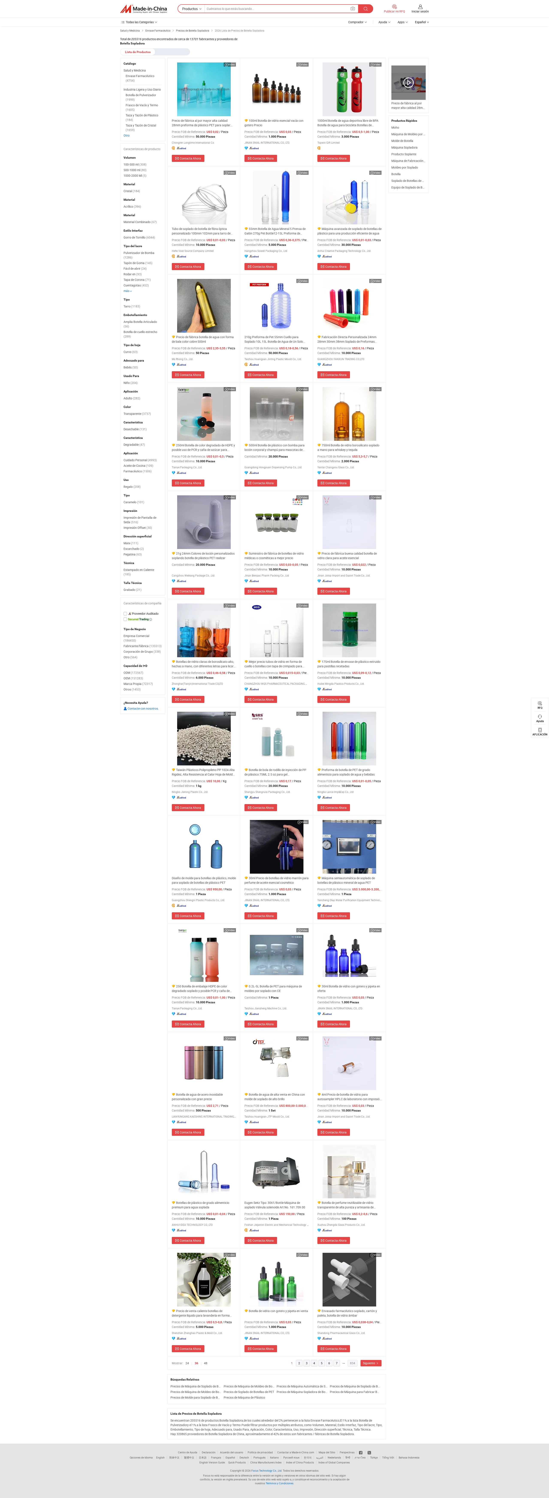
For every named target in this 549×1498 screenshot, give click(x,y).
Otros (132, 689)
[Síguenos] (361, 1452)
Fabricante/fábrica (143, 646)
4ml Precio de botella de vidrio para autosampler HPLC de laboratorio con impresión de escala (349, 1096)
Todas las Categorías (140, 22)
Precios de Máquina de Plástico (244, 1397)
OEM (133, 678)
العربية (319, 1457)
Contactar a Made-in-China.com (295, 1452)
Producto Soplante (403, 154)
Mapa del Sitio (327, 1452)
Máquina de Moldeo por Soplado (412, 134)
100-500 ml (135, 164)
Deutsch (244, 1457)
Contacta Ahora (190, 158)
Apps (401, 22)
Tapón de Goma (138, 263)
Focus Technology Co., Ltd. (266, 1470)
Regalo (132, 487)
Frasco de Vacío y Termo (142, 107)
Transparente (137, 414)
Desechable (135, 429)
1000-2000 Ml (135, 175)
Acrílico (132, 206)
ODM (133, 673)
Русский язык (291, 1457)
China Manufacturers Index (266, 1462)
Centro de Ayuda (187, 1452)
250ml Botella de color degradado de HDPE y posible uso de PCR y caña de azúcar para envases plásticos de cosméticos (203, 447)
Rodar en (133, 274)
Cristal (132, 191)
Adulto (132, 398)
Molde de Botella (402, 141)
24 (187, 1363)
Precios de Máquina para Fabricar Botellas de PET (355, 1392)
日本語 (203, 1457)
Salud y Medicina (135, 70)
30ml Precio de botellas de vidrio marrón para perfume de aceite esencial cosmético (276, 880)
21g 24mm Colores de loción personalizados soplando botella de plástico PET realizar (203, 555)
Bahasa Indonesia (409, 1457)
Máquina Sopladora (404, 147)
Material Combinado (140, 222)
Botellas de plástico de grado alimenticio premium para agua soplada (200, 1205)
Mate (131, 543)
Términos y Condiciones (279, 1483)
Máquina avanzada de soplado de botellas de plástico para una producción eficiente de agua (349, 231)
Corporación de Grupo (142, 651)
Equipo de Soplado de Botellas (411, 187)
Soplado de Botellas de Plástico (412, 181)
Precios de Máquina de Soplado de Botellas (196, 1386)
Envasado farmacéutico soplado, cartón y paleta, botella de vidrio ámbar (347, 1313)
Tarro (132, 306)
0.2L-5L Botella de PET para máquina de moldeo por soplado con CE (273, 988)
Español (230, 1457)
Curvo (131, 352)
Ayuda (383, 22)
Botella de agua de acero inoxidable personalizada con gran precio (197, 1096)
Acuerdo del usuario (231, 1452)
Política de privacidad (260, 1452)
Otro (127, 135)
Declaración (209, 1452)
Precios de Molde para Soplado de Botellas (196, 1397)
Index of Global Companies (334, 1462)
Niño (131, 383)
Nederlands (334, 1457)
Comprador (355, 22)
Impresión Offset (138, 528)
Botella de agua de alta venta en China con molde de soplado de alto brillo (274, 1096)
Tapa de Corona (137, 280)
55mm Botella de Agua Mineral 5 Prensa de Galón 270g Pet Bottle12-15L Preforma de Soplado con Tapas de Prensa (275, 231)
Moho (395, 127)
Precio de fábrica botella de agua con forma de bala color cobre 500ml (203, 339)
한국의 (308, 1457)
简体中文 (174, 1457)
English (160, 1457)
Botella (396, 174)
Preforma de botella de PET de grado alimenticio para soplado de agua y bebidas (346, 772)
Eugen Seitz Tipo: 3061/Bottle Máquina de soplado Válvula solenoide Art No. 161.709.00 (274, 1205)
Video (231, 64)
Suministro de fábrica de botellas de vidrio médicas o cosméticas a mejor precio (274, 555)
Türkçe (374, 1457)
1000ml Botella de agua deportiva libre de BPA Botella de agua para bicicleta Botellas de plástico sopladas (347, 123)
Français (216, 1457)
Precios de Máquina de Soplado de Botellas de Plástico (355, 1386)
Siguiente (369, 1363)
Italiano (274, 1457)
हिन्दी (347, 1457)
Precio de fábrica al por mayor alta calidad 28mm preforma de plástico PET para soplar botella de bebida (201, 123)
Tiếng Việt (388, 1457)
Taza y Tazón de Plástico (142, 117)
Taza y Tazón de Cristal (141, 127)
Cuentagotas (136, 285)
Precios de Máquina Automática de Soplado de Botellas (302, 1386)
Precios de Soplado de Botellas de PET (249, 1392)
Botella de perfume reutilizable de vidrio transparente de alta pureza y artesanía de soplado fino (345, 1205)
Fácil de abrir (135, 268)
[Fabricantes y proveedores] (143, 8)
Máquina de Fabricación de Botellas (415, 161)
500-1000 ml (135, 170)
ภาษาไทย (360, 1457)
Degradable (134, 445)
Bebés (131, 367)
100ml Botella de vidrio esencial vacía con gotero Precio (273, 123)
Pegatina (133, 554)
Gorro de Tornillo (139, 237)
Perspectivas (347, 1452)
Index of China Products (300, 1462)
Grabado (133, 590)
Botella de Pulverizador (141, 97)
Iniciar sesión (420, 11)
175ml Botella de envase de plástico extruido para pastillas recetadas (348, 664)
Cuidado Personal (140, 460)
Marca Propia (138, 684)
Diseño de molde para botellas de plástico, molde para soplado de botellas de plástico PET (204, 880)
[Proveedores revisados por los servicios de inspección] (143, 613)
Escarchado (134, 549)
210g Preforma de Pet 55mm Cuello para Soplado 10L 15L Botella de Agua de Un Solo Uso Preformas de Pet (273, 339)
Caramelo (134, 502)
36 (196, 1363)
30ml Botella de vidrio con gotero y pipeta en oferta (348, 988)
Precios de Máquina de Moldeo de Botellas (249, 1386)
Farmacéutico (138, 471)
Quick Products (237, 1462)
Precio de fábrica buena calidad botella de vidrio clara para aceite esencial (347, 555)
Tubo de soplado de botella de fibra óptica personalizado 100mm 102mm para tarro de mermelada (201, 231)
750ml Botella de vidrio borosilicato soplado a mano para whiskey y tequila (348, 447)
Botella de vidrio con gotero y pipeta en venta (278, 1311)
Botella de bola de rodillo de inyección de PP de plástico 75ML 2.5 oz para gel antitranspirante (275, 772)
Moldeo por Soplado (404, 167)
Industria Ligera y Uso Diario (142, 89)
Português (259, 1457)
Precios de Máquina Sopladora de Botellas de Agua (302, 1392)
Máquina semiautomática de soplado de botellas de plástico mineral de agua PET (346, 880)
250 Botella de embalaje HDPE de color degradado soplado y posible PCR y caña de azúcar (201, 988)
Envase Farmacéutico (140, 78)
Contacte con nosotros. (143, 708)
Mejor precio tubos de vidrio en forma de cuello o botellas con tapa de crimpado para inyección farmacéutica (273, 664)
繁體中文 (189, 1457)
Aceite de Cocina (138, 466)
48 (205, 1363)
